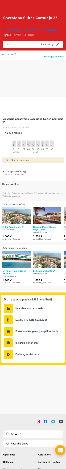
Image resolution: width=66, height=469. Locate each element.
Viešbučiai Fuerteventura (35, 193)
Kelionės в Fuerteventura (13, 193)
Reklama (8, 462)
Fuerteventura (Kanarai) (38, 30)
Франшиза (9, 454)
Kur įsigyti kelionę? (54, 56)
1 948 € (7, 280)
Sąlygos (42, 462)
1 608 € (7, 236)
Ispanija (13, 30)
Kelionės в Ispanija (54, 193)
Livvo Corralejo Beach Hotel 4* (14, 272)
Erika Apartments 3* (13, 227)
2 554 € (37, 236)
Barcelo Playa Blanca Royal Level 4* (44, 228)
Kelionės (16, 434)
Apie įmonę (44, 454)
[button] (63, 145)
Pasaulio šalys (19, 443)
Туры (7, 35)
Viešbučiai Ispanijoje (11, 196)
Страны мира (24, 35)
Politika (56, 462)
